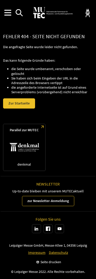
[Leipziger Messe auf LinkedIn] (36, 228)
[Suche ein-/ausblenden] (19, 12)
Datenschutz (58, 252)
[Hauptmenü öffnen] (7, 12)
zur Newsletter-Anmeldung (48, 200)
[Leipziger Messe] (87, 12)
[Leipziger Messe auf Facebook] (48, 228)
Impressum (37, 252)
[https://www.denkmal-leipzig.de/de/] (24, 147)
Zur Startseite (19, 103)
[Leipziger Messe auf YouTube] (59, 228)
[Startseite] (53, 12)
